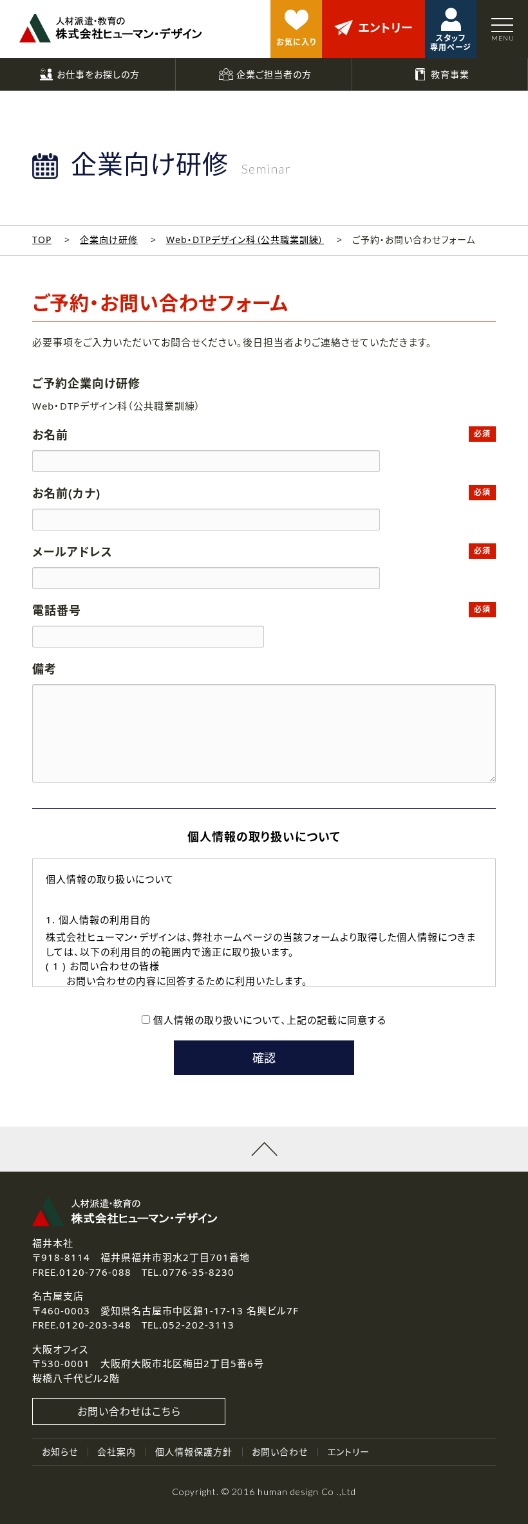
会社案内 (116, 1452)
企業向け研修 (109, 239)
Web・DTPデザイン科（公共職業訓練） (245, 239)
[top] (110, 28)
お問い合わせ (280, 1452)
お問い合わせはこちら (129, 1411)
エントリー (348, 1452)
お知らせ (60, 1452)
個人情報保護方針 (193, 1452)
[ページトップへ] (264, 1149)
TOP (42, 239)
